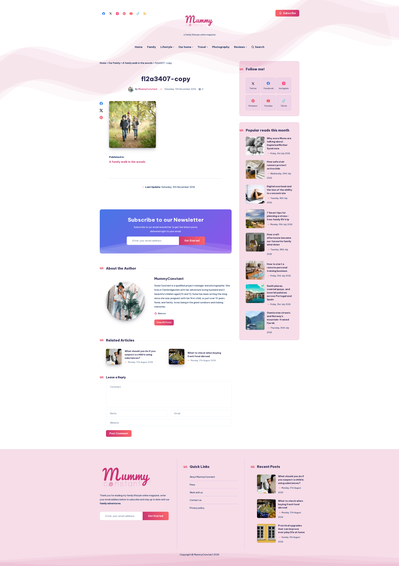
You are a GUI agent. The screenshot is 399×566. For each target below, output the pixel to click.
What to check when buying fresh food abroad (290, 504)
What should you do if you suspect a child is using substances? (140, 354)
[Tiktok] (138, 13)
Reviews (239, 47)
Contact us (196, 500)
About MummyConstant (202, 477)
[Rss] (144, 13)
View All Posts (164, 322)
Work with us (196, 492)
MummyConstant (169, 278)
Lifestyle (166, 47)
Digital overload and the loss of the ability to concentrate (279, 190)
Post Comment (118, 433)
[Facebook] (103, 13)
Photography (220, 47)
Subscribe (289, 13)
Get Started (192, 240)
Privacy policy (197, 508)
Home (138, 47)
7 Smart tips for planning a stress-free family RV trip (278, 216)
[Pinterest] (124, 13)
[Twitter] (110, 13)
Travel (201, 47)
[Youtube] (131, 13)
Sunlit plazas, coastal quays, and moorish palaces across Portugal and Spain (279, 292)
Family (151, 47)
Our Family (114, 63)
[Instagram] (117, 13)
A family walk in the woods (138, 63)
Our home (184, 47)
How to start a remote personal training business (277, 267)
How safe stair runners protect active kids (276, 165)
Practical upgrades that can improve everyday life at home (291, 529)
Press (192, 484)
